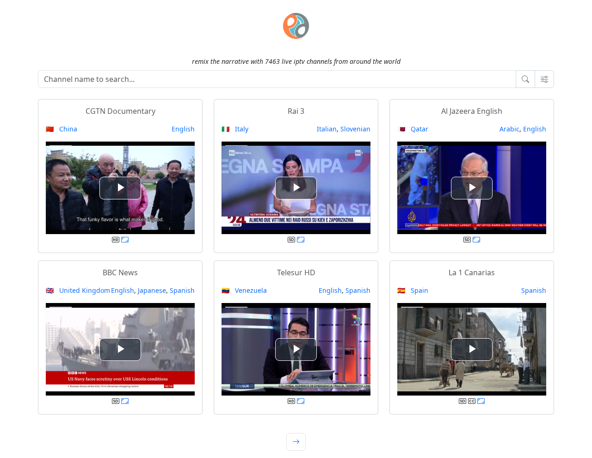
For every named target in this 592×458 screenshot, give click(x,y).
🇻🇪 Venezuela (244, 290)
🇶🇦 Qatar (412, 128)
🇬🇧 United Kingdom (78, 290)
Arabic (509, 128)
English (183, 128)
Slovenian (355, 128)
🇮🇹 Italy (235, 128)
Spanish (182, 290)
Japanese (152, 290)
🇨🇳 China (61, 128)
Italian (327, 128)
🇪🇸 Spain (412, 290)
